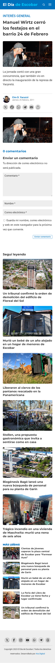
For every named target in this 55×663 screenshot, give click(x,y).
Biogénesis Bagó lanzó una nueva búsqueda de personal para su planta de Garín (24, 485)
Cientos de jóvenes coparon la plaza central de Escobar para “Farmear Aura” (36, 553)
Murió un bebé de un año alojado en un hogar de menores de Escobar (27, 344)
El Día (20, 4)
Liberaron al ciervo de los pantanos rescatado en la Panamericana (21, 391)
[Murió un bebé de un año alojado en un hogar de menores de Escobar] (11, 583)
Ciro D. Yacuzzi (20, 97)
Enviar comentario (42, 237)
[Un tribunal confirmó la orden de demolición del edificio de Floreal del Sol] (11, 612)
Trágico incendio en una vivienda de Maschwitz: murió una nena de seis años (27, 532)
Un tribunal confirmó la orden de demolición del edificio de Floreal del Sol (27, 297)
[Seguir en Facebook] (14, 640)
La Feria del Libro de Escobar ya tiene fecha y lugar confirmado (35, 596)
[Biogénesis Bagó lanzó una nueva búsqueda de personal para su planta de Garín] (11, 568)
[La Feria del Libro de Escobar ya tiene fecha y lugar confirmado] (11, 597)
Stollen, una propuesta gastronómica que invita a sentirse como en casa (22, 438)
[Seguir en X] (7, 640)
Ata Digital (40, 654)
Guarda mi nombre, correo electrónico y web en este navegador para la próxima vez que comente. (27, 225)
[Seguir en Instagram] (21, 640)
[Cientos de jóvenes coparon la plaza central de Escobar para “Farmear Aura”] (11, 553)
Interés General (16, 16)
